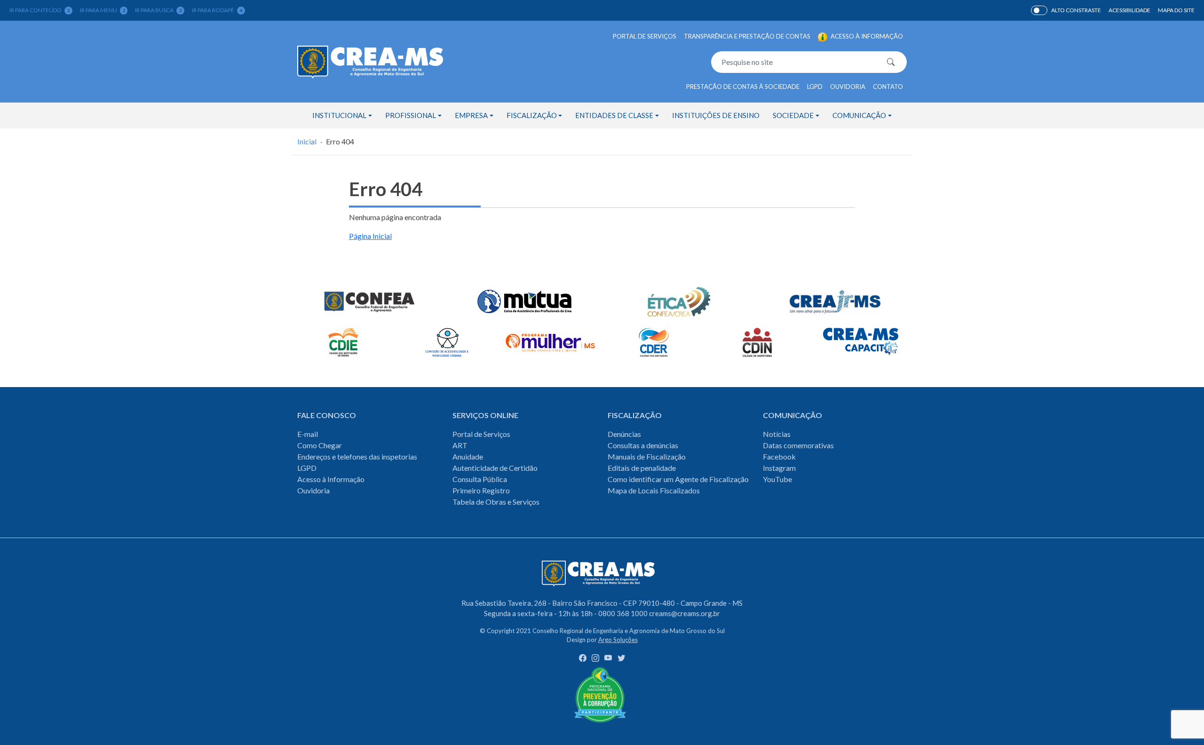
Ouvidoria (847, 86)
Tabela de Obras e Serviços (495, 501)
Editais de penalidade (642, 467)
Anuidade (467, 456)
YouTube (777, 479)
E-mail (307, 433)
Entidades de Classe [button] (614, 115)
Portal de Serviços (644, 36)
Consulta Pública (479, 479)
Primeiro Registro (481, 490)
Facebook (779, 456)
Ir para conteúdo (39, 10)
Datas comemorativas (798, 445)
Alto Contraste (1039, 10)
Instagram (779, 467)
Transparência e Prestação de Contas (747, 36)
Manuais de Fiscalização (647, 456)
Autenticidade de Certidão (495, 467)
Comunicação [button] (859, 115)
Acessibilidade (1129, 10)
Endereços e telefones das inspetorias (357, 456)
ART (459, 445)
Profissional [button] (410, 115)
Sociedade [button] (793, 115)
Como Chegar (319, 445)
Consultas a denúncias (643, 445)
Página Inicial (370, 235)
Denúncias (624, 433)
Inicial (307, 141)
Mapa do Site (1176, 10)
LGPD (815, 86)
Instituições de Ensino (716, 115)
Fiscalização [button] (532, 115)
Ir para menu (102, 10)
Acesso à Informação (330, 479)
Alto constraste (1076, 10)
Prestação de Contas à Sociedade (743, 86)
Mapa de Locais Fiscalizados (654, 490)
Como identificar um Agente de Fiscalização (678, 479)
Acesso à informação (866, 36)
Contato (888, 86)
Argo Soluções (618, 639)
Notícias (777, 433)
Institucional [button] (339, 115)
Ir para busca (158, 10)
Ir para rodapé (217, 10)
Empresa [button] (471, 115)
